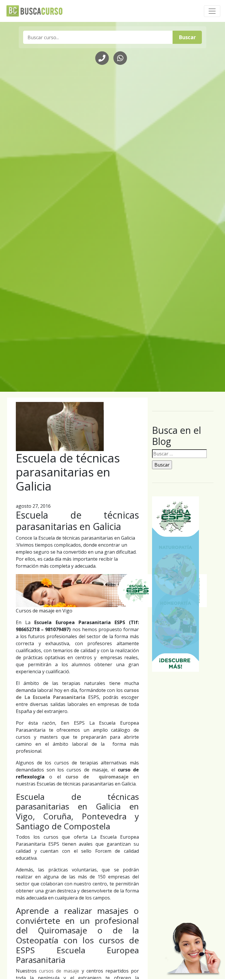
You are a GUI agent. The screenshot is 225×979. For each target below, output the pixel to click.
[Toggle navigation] (212, 11)
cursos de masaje (59, 971)
